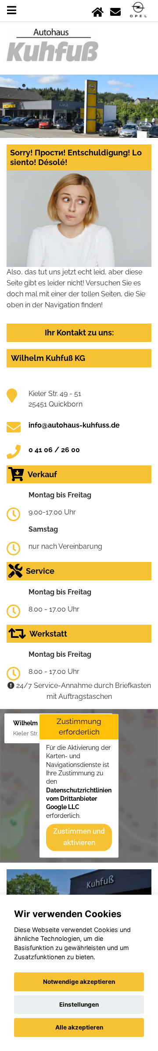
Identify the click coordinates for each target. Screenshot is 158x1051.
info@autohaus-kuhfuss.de (74, 425)
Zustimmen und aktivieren (79, 837)
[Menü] (11, 10)
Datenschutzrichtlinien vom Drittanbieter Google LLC (78, 799)
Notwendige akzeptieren (79, 981)
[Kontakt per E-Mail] (115, 10)
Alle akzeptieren (79, 1027)
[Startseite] (98, 10)
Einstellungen (79, 1004)
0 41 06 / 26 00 (54, 450)
